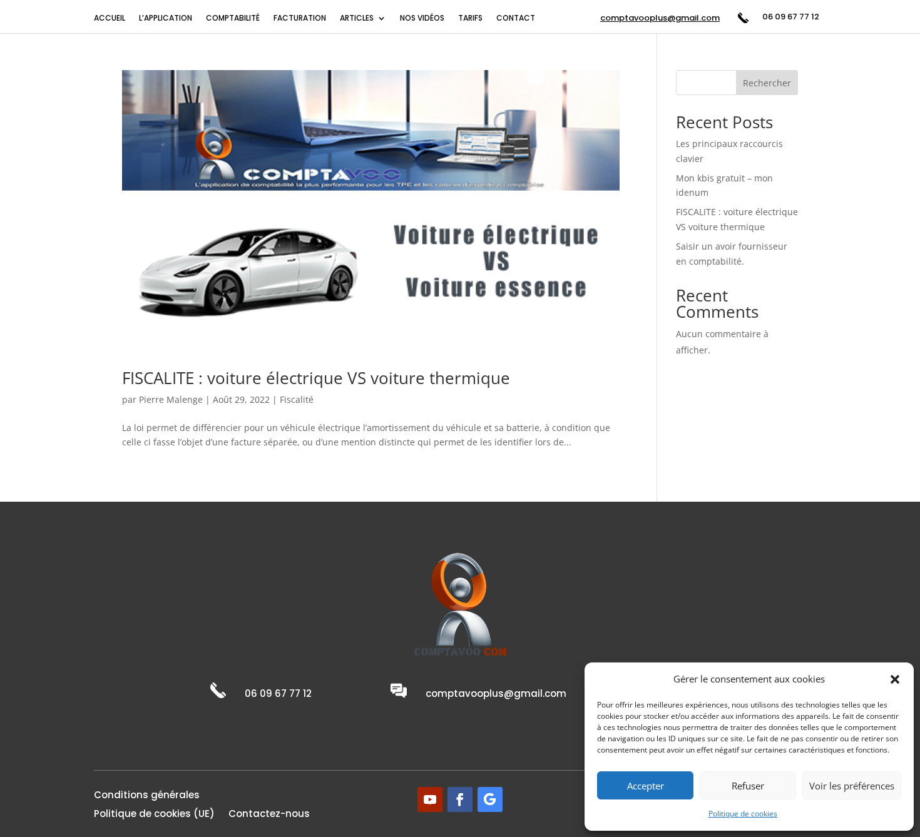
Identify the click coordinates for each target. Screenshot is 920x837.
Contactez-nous (269, 814)
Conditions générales (147, 796)
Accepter (645, 785)
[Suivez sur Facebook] (460, 799)
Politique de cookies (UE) (154, 814)
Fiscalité (297, 399)
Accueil (109, 18)
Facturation (299, 18)
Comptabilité (233, 18)
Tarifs (470, 18)
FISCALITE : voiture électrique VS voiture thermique (316, 378)
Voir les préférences (851, 785)
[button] (895, 679)
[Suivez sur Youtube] (429, 799)
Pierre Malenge (171, 399)
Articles (357, 18)
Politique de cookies (742, 813)
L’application (165, 18)
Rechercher (767, 83)
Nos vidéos (422, 18)
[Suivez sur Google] (490, 799)
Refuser (748, 785)
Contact (515, 18)
